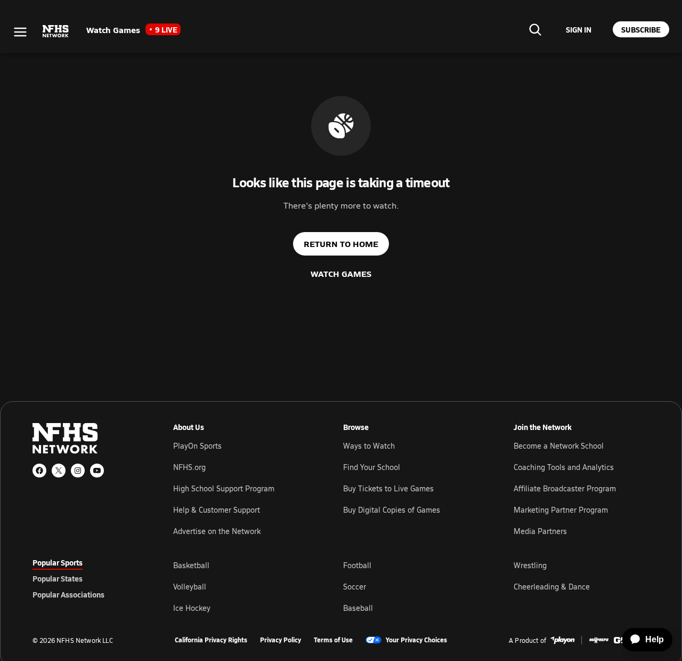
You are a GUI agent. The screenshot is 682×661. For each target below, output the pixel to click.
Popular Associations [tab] (68, 594)
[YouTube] (97, 470)
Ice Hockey (191, 608)
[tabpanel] (411, 586)
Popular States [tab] (58, 578)
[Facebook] (39, 470)
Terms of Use (333, 640)
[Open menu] (20, 32)
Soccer (354, 587)
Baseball (358, 608)
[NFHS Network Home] (56, 31)
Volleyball (189, 587)
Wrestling (530, 565)
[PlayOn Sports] (562, 640)
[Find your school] (535, 29)
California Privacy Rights (211, 640)
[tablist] (86, 578)
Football (357, 565)
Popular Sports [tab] (58, 562)
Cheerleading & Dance (552, 587)
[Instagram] (78, 470)
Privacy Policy (280, 640)
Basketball (191, 565)
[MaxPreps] (599, 640)
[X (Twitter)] (59, 470)
